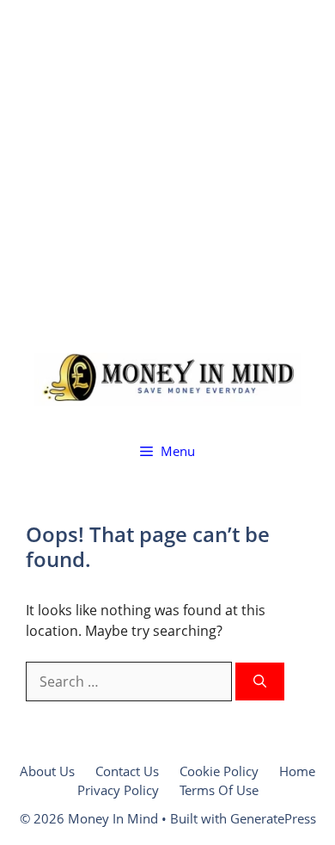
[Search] (259, 682)
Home (297, 771)
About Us (47, 771)
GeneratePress (273, 818)
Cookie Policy (219, 771)
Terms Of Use (219, 790)
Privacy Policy (118, 790)
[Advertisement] (167, 168)
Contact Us (127, 771)
